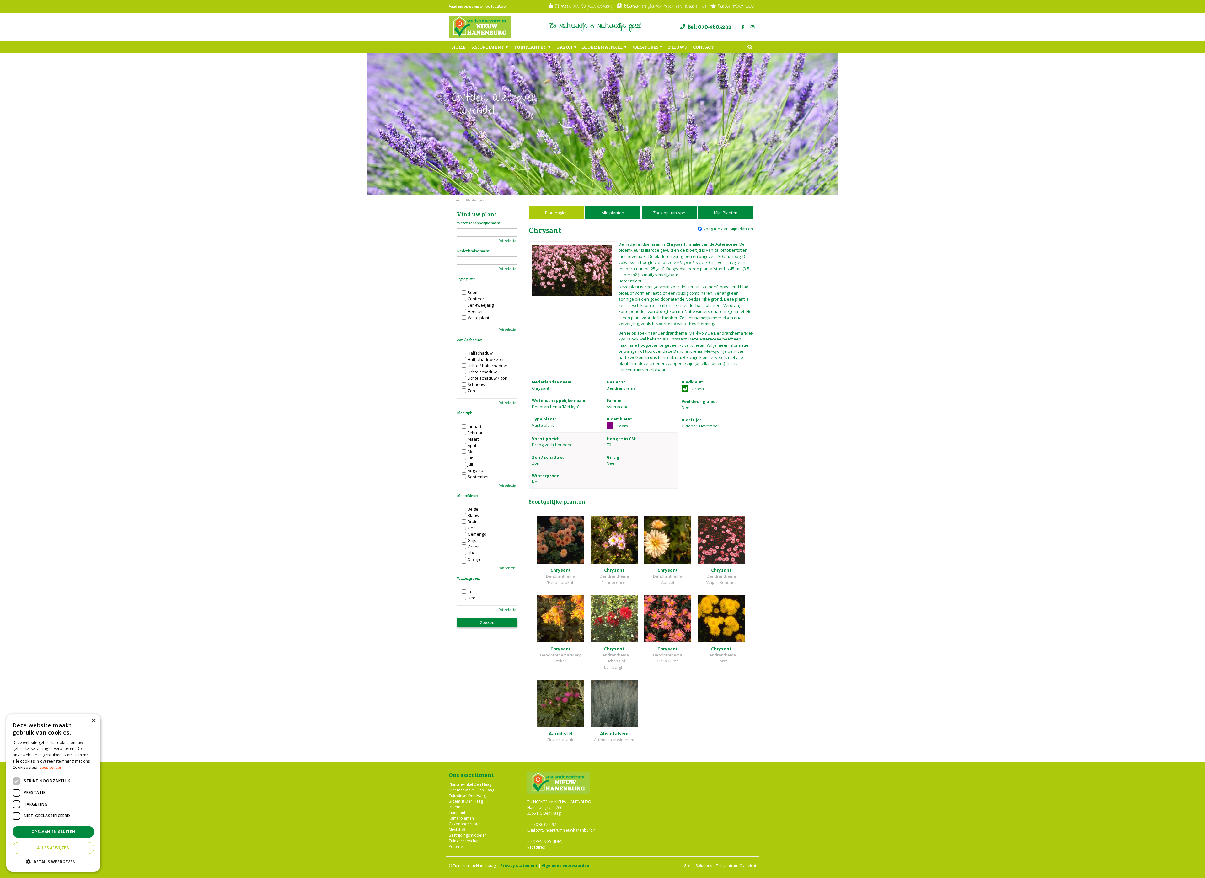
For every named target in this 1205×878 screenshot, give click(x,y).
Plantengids (556, 213)
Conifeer (476, 299)
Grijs (472, 540)
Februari (476, 433)
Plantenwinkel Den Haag (470, 784)
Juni (471, 458)
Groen (474, 546)
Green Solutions (698, 865)
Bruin (473, 521)
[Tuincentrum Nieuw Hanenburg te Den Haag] (480, 27)
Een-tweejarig (481, 305)
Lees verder (51, 767)
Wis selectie (507, 240)
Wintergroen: (468, 578)
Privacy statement (519, 865)
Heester (475, 311)
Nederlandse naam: (473, 251)
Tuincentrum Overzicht (736, 865)
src (750, 47)
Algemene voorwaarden (565, 865)
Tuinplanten (459, 812)
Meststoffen (459, 829)
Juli (470, 464)
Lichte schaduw (482, 372)
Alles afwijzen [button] (53, 847)
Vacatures (536, 847)
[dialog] (53, 793)
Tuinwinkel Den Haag (467, 795)
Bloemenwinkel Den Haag (471, 789)
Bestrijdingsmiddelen (468, 835)
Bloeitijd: (464, 413)
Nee (471, 598)
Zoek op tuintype (669, 213)
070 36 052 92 (543, 824)
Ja (469, 591)
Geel (472, 528)
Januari (474, 426)
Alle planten (613, 213)
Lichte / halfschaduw (487, 365)
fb (743, 27)
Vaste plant (478, 317)
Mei (471, 451)
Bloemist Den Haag (466, 801)
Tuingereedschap (464, 840)
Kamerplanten (461, 818)
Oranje (474, 559)
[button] (53, 861)
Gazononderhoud (465, 823)
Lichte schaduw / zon (487, 378)
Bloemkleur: (467, 496)
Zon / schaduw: (470, 340)
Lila (471, 553)
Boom (473, 292)
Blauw (473, 515)
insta (752, 27)
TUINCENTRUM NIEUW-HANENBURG (559, 802)
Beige (473, 509)
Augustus (476, 470)
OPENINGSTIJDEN (548, 841)
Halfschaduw (480, 353)
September (478, 476)
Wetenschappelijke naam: (479, 223)
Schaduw (476, 384)
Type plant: (466, 279)
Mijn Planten (725, 213)
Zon (471, 390)
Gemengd (477, 534)
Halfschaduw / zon (485, 359)
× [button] (93, 720)
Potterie (456, 846)
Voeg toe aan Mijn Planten (728, 229)
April (472, 445)
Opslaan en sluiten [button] (53, 831)
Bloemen (457, 806)
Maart (473, 439)
